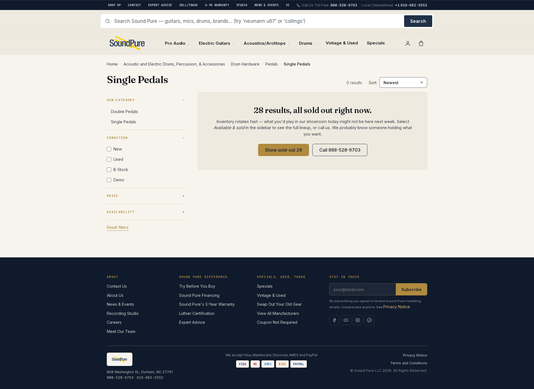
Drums (306, 43)
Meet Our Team (121, 331)
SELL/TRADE (188, 5)
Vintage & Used (342, 43)
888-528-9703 (120, 377)
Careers (114, 322)
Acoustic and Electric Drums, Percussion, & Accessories (174, 64)
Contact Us (117, 286)
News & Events (120, 304)
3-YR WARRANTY (217, 5)
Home (112, 64)
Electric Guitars (214, 43)
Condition (117, 138)
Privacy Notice (396, 306)
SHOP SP (114, 5)
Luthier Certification (196, 313)
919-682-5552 (150, 377)
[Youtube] (346, 320)
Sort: (373, 82)
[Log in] (408, 43)
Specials (376, 43)
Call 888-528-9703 (339, 150)
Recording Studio (123, 313)
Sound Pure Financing (199, 295)
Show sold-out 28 (283, 150)
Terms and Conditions (408, 363)
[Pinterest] (369, 320)
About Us (115, 295)
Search (418, 21)
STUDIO (242, 5)
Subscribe (411, 289)
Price (112, 196)
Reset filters (117, 227)
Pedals (271, 64)
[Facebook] (334, 320)
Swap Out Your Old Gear (279, 304)
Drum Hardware (245, 64)
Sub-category (121, 100)
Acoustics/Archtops (265, 43)
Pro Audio (175, 43)
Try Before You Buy (197, 286)
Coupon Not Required (277, 322)
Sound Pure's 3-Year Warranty (207, 304)
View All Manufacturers (278, 313)
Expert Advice (192, 322)
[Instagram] (358, 320)
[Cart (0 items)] (421, 43)
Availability (121, 212)
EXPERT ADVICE (160, 5)
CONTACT (134, 5)
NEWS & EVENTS (266, 5)
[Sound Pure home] (127, 43)
